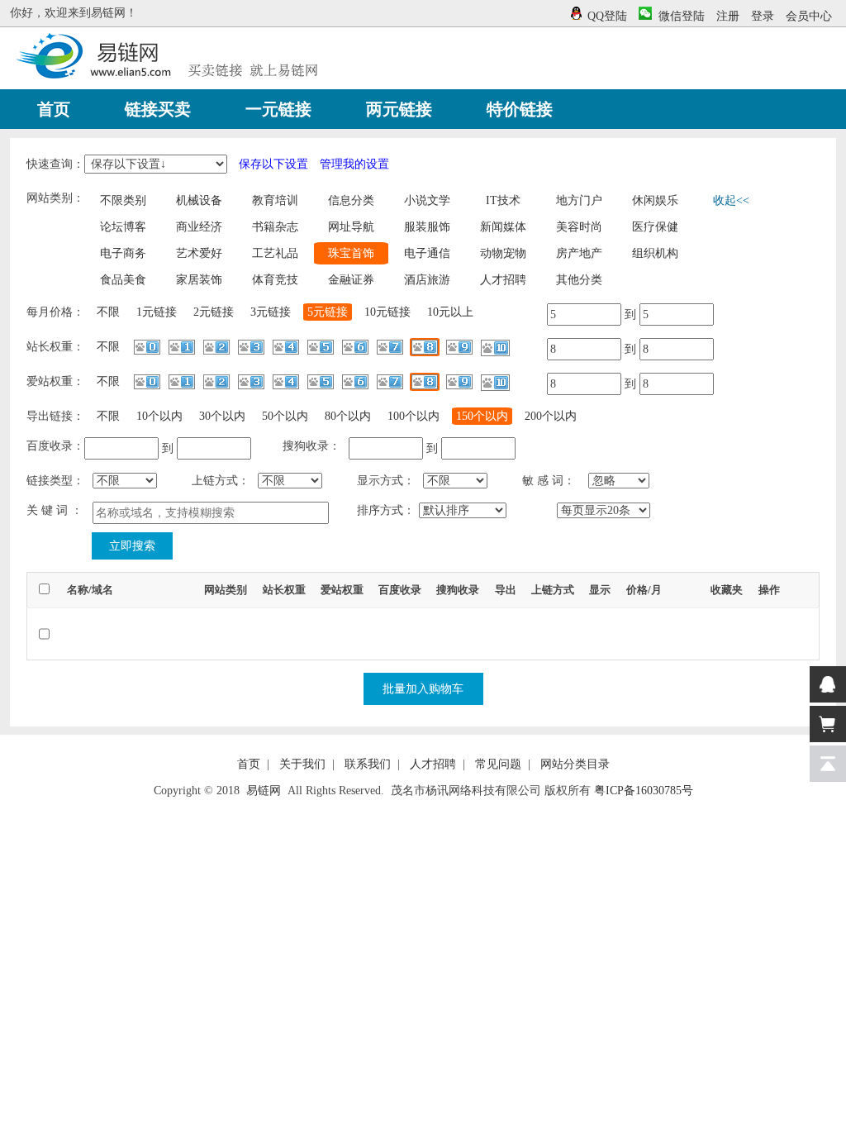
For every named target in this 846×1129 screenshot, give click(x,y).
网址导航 (351, 227)
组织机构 (655, 253)
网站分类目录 (575, 764)
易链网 (263, 790)
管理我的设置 (354, 164)
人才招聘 (503, 280)
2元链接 (213, 312)
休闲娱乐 (655, 200)
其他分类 (579, 280)
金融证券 (351, 280)
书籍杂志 (275, 227)
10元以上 (450, 312)
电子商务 (123, 253)
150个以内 (482, 416)
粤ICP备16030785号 (643, 790)
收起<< (731, 200)
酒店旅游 (427, 280)
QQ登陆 (607, 16)
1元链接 (156, 312)
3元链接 (270, 312)
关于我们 (302, 764)
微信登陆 (681, 16)
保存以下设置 (273, 164)
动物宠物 (503, 253)
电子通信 (427, 253)
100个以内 (413, 416)
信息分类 (351, 200)
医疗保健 (655, 227)
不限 (108, 312)
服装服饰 (427, 227)
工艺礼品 (275, 253)
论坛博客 (123, 227)
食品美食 (123, 280)
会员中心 (809, 16)
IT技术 (503, 200)
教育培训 (275, 200)
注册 (727, 16)
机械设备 (199, 200)
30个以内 (222, 416)
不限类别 (123, 200)
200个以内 (551, 416)
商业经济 (199, 227)
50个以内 (285, 416)
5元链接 (327, 312)
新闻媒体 (503, 227)
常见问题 (498, 764)
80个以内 (348, 416)
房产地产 (579, 253)
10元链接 (387, 312)
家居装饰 (199, 280)
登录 (762, 16)
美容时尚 (579, 227)
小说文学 (427, 200)
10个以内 (159, 416)
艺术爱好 (199, 253)
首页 (248, 764)
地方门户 (579, 200)
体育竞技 (275, 280)
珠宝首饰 (351, 253)
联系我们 (368, 764)
